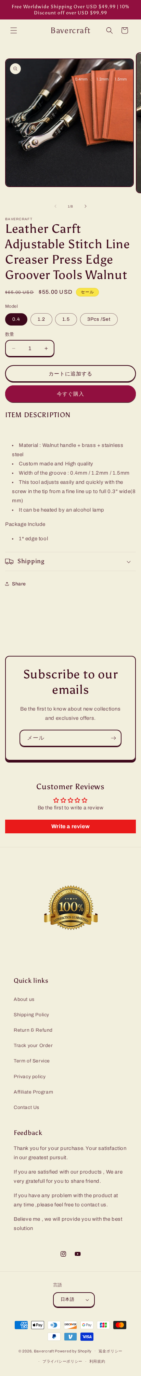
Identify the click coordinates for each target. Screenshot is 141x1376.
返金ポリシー (111, 1351)
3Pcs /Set (99, 319)
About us (24, 999)
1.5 (66, 319)
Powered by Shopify (73, 1351)
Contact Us (26, 1107)
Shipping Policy (31, 1014)
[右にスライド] (85, 206)
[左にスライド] (55, 206)
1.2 (41, 319)
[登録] (113, 738)
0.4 (16, 319)
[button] (13, 30)
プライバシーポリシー (62, 1361)
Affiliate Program (33, 1092)
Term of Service (32, 1060)
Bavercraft (44, 1351)
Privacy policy (30, 1076)
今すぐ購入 (70, 394)
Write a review (70, 826)
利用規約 (97, 1361)
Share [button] (19, 583)
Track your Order (33, 1045)
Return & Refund (33, 1030)
